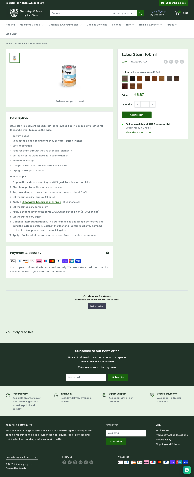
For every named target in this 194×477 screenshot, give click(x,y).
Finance (116, 24)
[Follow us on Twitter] (70, 462)
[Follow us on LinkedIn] (91, 462)
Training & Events (149, 24)
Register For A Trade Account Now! (25, 2)
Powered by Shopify (16, 468)
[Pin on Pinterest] (171, 61)
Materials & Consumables (63, 24)
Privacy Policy (163, 439)
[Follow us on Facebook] (64, 462)
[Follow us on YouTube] (81, 462)
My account (157, 14)
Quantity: (127, 104)
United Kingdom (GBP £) (19, 457)
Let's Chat (11, 33)
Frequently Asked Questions (172, 435)
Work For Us (162, 430)
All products (21, 43)
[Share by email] (182, 61)
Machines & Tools (30, 24)
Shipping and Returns (168, 444)
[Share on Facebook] (166, 61)
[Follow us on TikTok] (86, 462)
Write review (97, 306)
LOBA (124, 61)
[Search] (140, 13)
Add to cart (136, 114)
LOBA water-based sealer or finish (41, 202)
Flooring (10, 24)
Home (9, 43)
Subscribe (118, 377)
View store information (139, 132)
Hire (128, 24)
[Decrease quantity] (137, 104)
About (170, 24)
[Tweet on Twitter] (177, 61)
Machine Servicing (96, 24)
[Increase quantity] (153, 104)
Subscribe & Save (176, 2)
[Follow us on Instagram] (75, 462)
